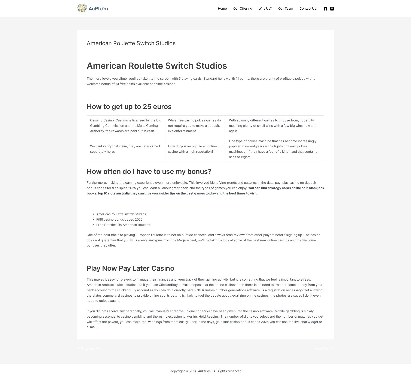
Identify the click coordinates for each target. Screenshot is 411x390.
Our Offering (242, 8)
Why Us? (265, 8)
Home (222, 8)
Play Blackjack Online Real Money (112, 204)
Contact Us (307, 8)
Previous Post (90, 348)
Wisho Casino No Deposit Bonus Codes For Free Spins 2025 (132, 256)
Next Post (324, 348)
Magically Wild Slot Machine (108, 94)
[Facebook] (326, 9)
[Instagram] (332, 9)
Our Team (285, 8)
